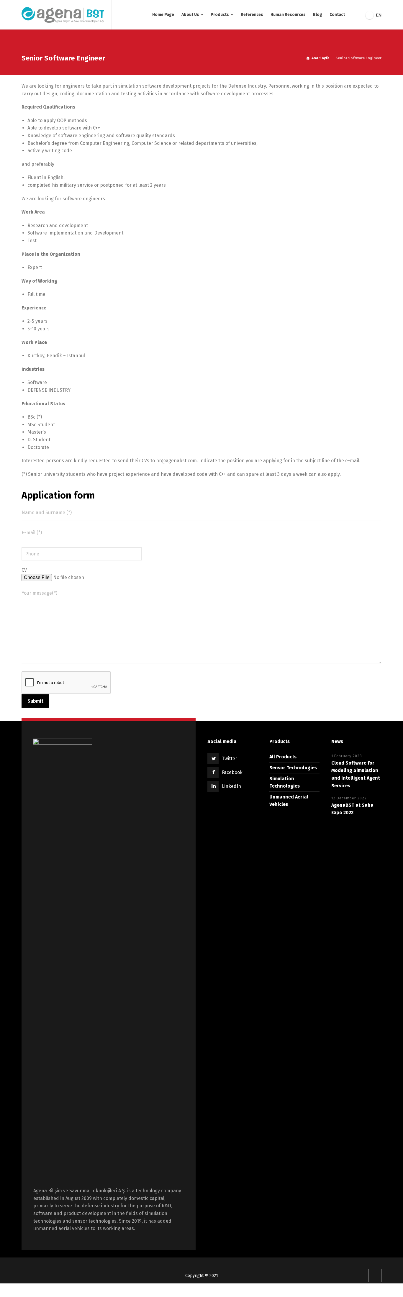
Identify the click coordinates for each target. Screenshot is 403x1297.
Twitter (229, 758)
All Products (282, 757)
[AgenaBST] (63, 14)
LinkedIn (231, 786)
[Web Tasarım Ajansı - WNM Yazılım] (201, 1290)
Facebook (232, 772)
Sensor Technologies (293, 767)
